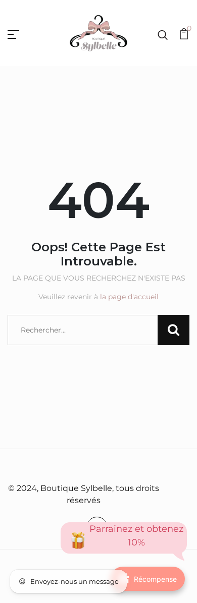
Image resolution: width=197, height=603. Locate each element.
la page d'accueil (129, 296)
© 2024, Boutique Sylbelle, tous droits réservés (83, 494)
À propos (96, 466)
